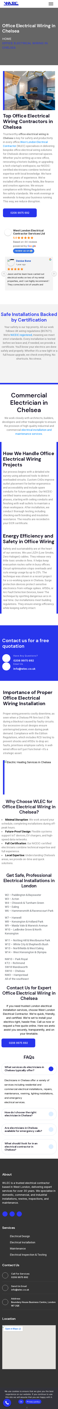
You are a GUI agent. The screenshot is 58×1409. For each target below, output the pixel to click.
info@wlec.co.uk (24, 668)
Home (6, 39)
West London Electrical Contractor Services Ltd (29, 232)
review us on (22, 250)
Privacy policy (33, 1402)
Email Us (18, 664)
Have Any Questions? (25, 655)
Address (15, 1298)
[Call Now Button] (7, 1403)
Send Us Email (19, 1286)
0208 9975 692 (23, 660)
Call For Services (20, 1273)
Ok (21, 1402)
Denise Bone (23, 260)
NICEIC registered (21, 334)
